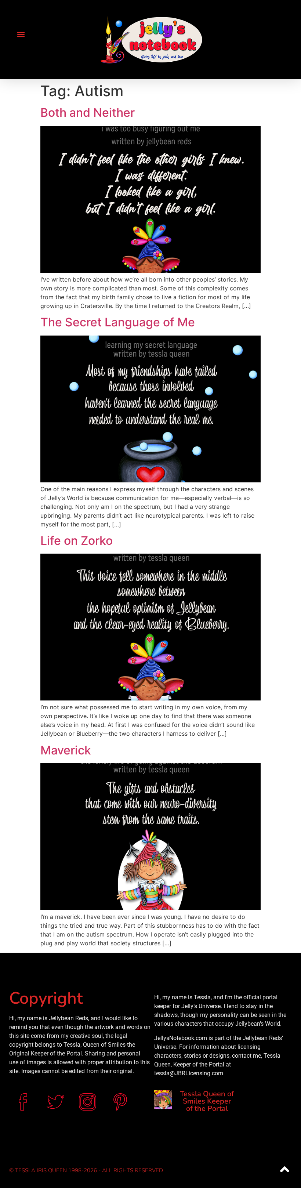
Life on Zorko (76, 540)
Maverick (65, 750)
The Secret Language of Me (117, 322)
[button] (21, 34)
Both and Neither (87, 112)
